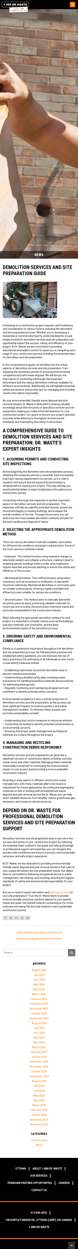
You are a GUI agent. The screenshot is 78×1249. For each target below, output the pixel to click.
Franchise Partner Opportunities (30, 1182)
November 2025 (39, 1008)
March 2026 (39, 994)
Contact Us (39, 1190)
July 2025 (39, 1027)
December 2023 (39, 1119)
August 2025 (39, 1023)
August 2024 (39, 1081)
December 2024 (39, 1061)
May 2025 (39, 1037)
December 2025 (39, 1003)
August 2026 (39, 970)
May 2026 (39, 984)
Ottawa (20, 1168)
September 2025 (39, 1018)
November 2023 (39, 1124)
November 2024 (39, 1066)
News (39, 1145)
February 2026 (39, 999)
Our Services (38, 1175)
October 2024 (39, 1071)
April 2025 (39, 1042)
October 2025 (39, 1013)
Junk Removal (39, 1140)
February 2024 (39, 1110)
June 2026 (39, 979)
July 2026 (39, 975)
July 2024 (39, 1085)
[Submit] (71, 952)
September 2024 (39, 1076)
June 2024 (39, 1090)
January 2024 (39, 1114)
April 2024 (39, 1100)
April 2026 (39, 989)
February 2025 (39, 1052)
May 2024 (39, 1095)
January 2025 (39, 1057)
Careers (64, 1182)
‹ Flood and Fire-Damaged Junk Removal (39, 932)
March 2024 (39, 1105)
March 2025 (39, 1047)
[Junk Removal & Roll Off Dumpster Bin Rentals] (20, 7)
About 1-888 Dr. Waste (47, 1168)
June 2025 (39, 1032)
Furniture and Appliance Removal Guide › (39, 938)
